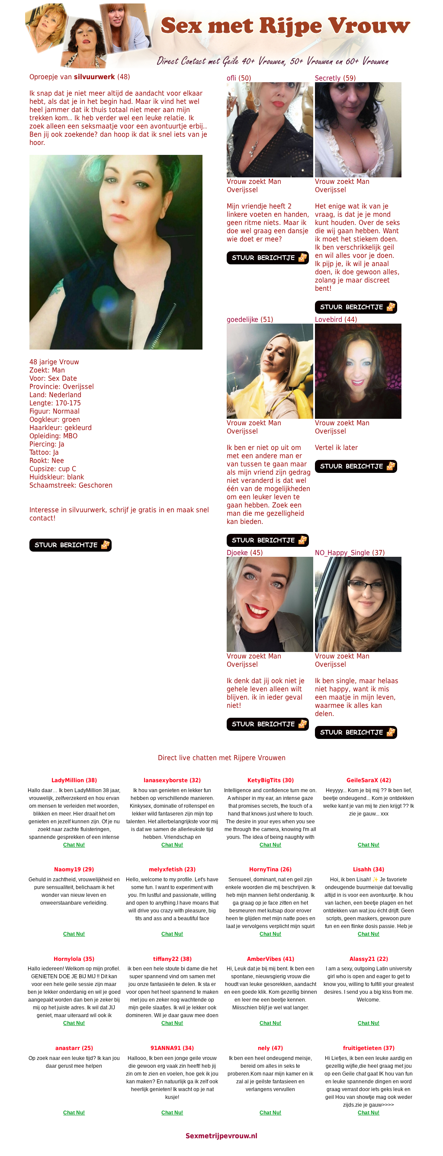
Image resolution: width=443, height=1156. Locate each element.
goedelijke (242, 319)
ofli (231, 78)
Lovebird (328, 319)
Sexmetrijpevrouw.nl (221, 1136)
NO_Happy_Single (342, 553)
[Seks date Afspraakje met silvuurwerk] (115, 347)
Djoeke (237, 553)
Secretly (328, 78)
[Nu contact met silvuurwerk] (70, 549)
